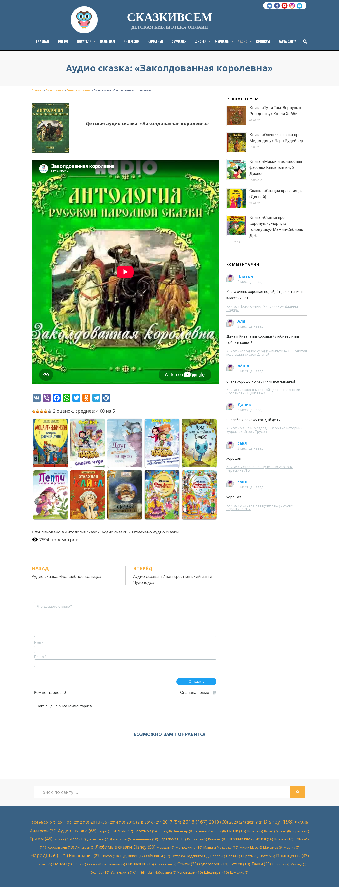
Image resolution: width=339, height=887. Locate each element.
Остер (178, 856)
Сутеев (240, 863)
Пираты (249, 856)
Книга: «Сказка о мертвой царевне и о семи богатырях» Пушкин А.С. (263, 391)
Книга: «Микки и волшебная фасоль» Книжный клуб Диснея (275, 167)
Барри (104, 831)
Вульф (271, 831)
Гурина (61, 839)
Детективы (97, 839)
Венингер (182, 831)
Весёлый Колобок (210, 831)
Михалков (272, 847)
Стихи (187, 864)
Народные (155, 41)
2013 (99, 822)
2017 (172, 822)
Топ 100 (62, 41)
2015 (134, 822)
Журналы (222, 41)
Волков (255, 831)
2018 (195, 821)
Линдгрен (84, 847)
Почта (40, 657)
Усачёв (100, 872)
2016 (152, 822)
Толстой (280, 864)
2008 (37, 822)
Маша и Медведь (220, 847)
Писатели (84, 41)
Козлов (283, 839)
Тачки (261, 864)
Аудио (243, 41)
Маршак (165, 847)
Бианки (123, 830)
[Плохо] (38, 411)
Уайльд (298, 864)
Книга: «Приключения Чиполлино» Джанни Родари (262, 308)
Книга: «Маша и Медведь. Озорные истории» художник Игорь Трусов (264, 430)
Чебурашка (165, 872)
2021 (254, 822)
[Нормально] (42, 411)
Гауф (285, 831)
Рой (81, 864)
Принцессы (292, 855)
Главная (42, 41)
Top (327, 875)
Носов (110, 856)
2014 (117, 822)
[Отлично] (50, 411)
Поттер (267, 856)
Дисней (200, 41)
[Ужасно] (34, 411)
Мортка (291, 847)
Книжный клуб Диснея (250, 838)
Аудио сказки (114, 532)
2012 (81, 822)
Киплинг (216, 839)
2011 (65, 822)
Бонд (166, 831)
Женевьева (145, 839)
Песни (233, 856)
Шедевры (216, 872)
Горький (300, 831)
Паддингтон (197, 856)
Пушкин (63, 863)
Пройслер (42, 864)
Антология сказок (82, 532)
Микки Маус (251, 847)
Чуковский (190, 872)
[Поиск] (304, 41)
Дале (78, 838)
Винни (236, 830)
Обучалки (179, 41)
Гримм (41, 839)
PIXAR (301, 822)
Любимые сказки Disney (125, 847)
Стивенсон (165, 864)
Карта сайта (287, 41)
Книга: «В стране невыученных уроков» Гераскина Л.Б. (259, 468)
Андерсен (43, 831)
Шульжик (239, 872)
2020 (237, 822)
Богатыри (146, 831)
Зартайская (172, 839)
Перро (217, 856)
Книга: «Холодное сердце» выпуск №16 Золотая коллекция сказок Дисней (266, 353)
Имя (38, 643)
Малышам (107, 41)
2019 (218, 822)
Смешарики (140, 864)
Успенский (123, 872)
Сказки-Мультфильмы (106, 864)
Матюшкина (189, 847)
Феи (145, 872)
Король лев (60, 847)
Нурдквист (132, 855)
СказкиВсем (169, 16)
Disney (279, 821)
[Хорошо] (46, 411)
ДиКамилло (120, 839)
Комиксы (263, 41)
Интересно (131, 41)
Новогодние (85, 855)
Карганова (197, 839)
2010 (50, 822)
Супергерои (213, 863)
